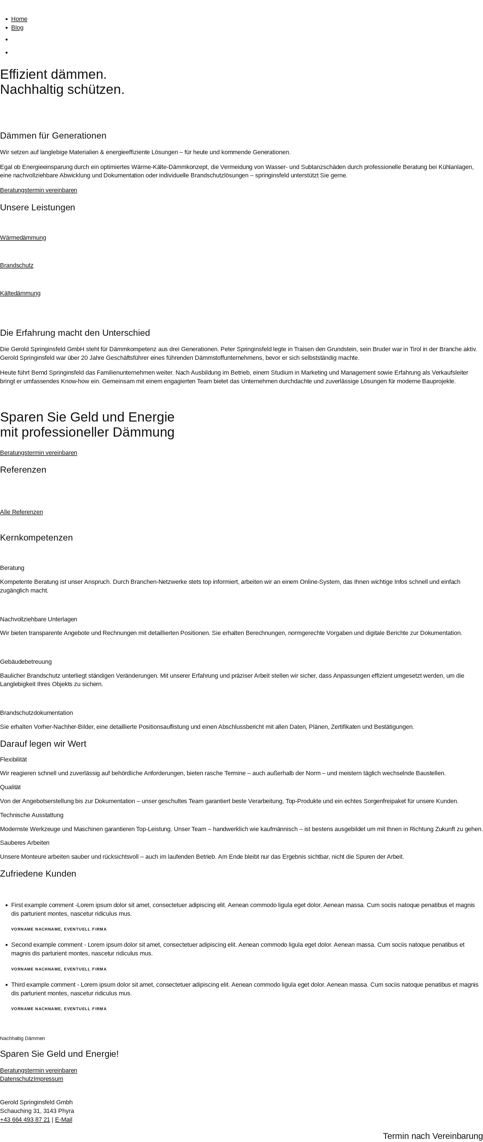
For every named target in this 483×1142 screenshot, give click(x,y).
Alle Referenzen (21, 511)
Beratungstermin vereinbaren (38, 190)
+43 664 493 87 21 (25, 1119)
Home (19, 18)
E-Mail (63, 1119)
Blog (17, 27)
